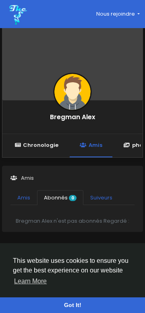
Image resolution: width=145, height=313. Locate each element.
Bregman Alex (72, 117)
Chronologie (40, 145)
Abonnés (59, 197)
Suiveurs (101, 197)
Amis (95, 145)
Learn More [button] (30, 281)
